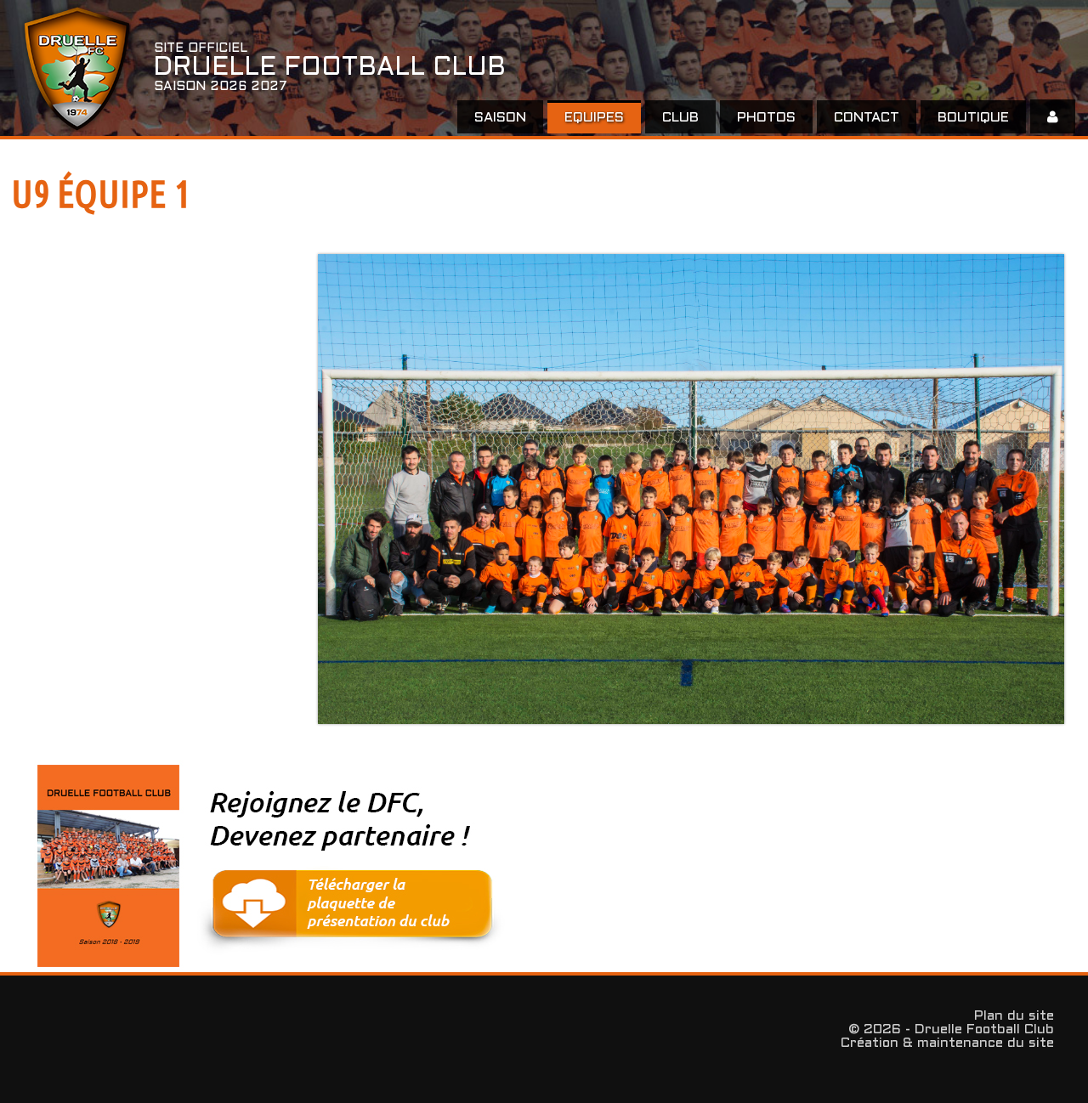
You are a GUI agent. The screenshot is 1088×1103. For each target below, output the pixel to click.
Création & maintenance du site (947, 1043)
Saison (500, 117)
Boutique (973, 117)
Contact (866, 117)
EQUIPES (594, 117)
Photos (766, 117)
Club (680, 117)
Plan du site (1014, 1016)
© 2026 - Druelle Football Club (951, 1029)
